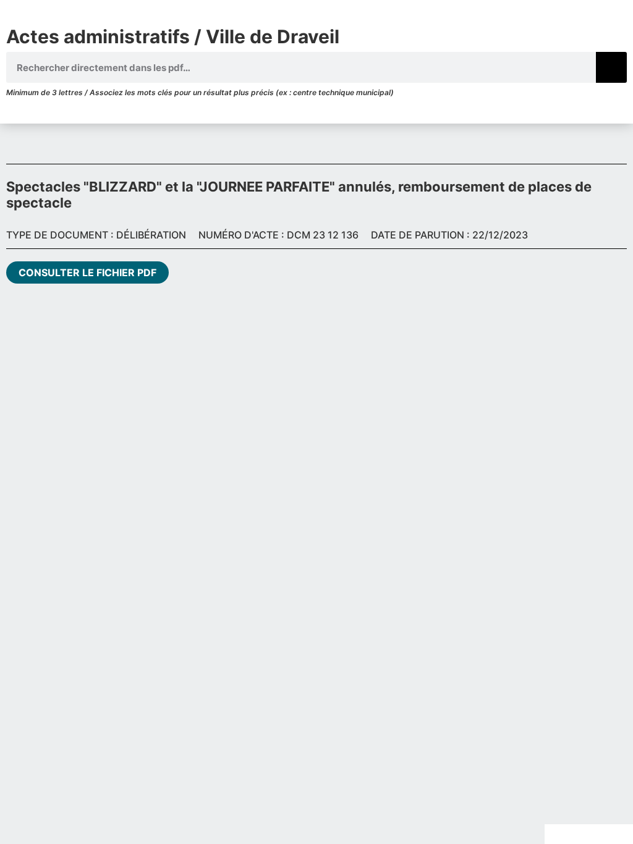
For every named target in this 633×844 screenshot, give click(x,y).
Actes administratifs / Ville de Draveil (172, 36)
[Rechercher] (611, 67)
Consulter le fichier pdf (87, 272)
